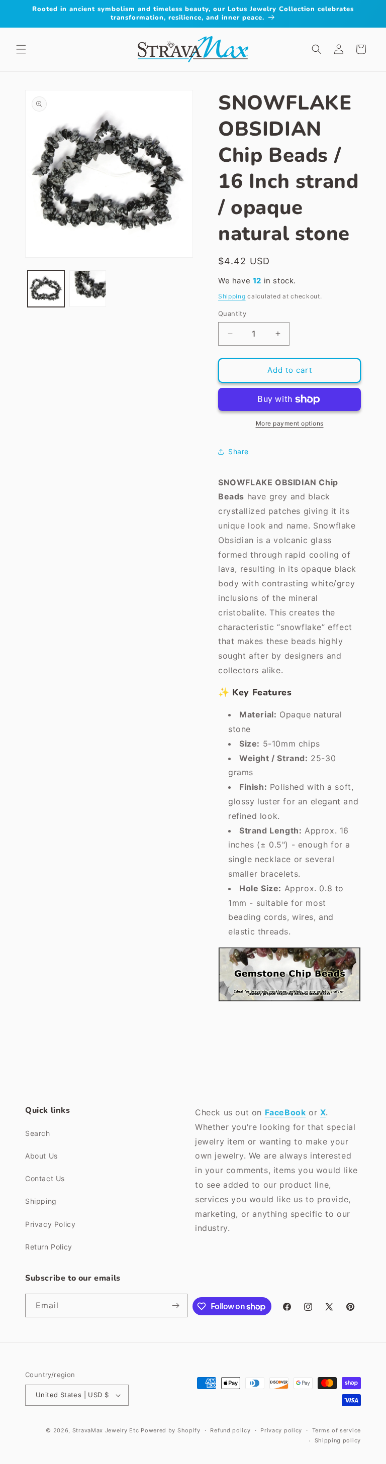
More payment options (290, 423)
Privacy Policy (50, 1224)
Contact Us (45, 1178)
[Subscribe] (176, 1305)
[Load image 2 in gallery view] (87, 288)
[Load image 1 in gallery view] (46, 288)
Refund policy (230, 1430)
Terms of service (336, 1430)
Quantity (232, 313)
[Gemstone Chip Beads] (289, 1001)
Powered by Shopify (171, 1430)
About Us (41, 1156)
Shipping (232, 296)
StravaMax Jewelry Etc (105, 1430)
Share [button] (238, 451)
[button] (21, 49)
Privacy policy (281, 1430)
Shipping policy (338, 1440)
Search (37, 1133)
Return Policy (48, 1246)
